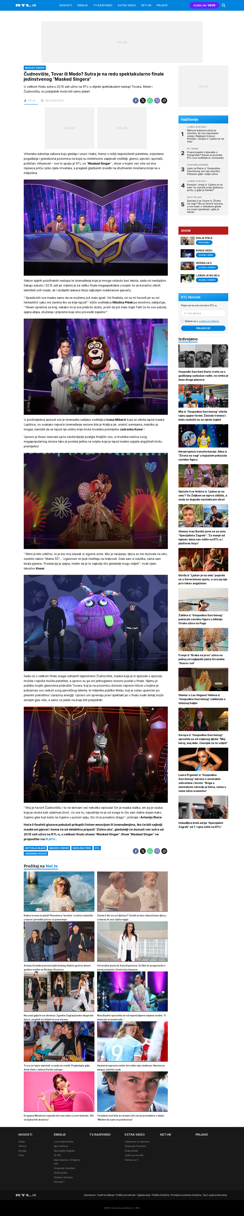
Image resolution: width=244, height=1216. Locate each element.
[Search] (224, 5)
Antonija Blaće (35, 848)
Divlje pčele (60, 1172)
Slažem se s (202, 321)
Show (186, 230)
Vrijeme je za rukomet (137, 1141)
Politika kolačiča (160, 1195)
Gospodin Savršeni (64, 1168)
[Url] (164, 100)
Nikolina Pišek (82, 848)
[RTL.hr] (26, 5)
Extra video (127, 5)
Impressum (90, 1195)
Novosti (65, 5)
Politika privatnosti (125, 1195)
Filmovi (22, 1146)
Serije (21, 1141)
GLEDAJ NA (199, 5)
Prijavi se (203, 328)
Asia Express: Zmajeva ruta (67, 1161)
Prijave (162, 5)
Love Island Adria (63, 1141)
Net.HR (146, 5)
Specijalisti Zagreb (64, 1150)
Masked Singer (59, 848)
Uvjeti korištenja (105, 1195)
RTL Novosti (190, 297)
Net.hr (52, 866)
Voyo (21, 1155)
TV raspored (102, 5)
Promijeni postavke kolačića (186, 1195)
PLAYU (50, 839)
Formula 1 (59, 1181)
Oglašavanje (143, 1195)
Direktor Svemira (63, 1177)
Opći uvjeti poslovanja (215, 1195)
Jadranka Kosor (36, 853)
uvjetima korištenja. (209, 321)
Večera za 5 (131, 1159)
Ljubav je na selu (134, 1155)
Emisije (82, 5)
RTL (97, 848)
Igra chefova (61, 1146)
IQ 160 (57, 1155)
